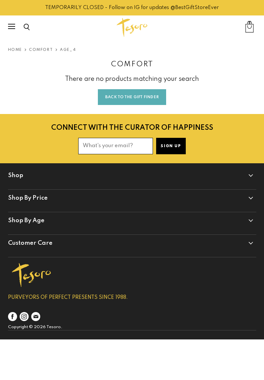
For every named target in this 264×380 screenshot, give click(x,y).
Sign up (171, 146)
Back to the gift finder (132, 97)
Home (15, 50)
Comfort (41, 50)
